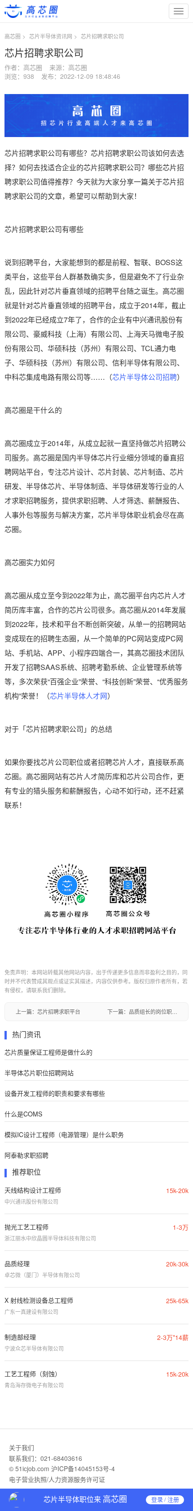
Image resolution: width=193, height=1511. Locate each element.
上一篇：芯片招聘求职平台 (48, 1011)
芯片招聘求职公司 (102, 36)
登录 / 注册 (165, 1499)
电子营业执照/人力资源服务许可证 (57, 1479)
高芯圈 (12, 36)
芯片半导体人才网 (78, 696)
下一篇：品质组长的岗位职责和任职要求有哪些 (142, 1011)
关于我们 (21, 1447)
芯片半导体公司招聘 (144, 377)
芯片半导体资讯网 (50, 36)
